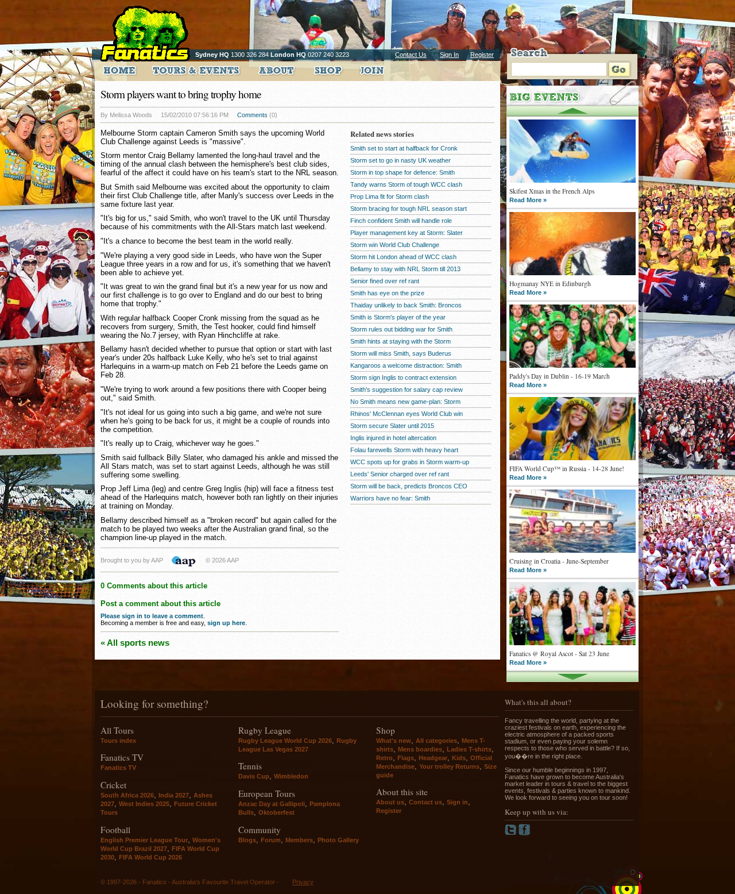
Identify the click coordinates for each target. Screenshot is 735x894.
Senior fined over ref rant (384, 281)
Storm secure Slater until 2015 (392, 425)
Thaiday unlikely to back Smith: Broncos (406, 305)
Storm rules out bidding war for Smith (401, 329)
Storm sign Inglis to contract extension (403, 377)
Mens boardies (420, 749)
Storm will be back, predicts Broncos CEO (408, 486)
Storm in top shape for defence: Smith (402, 172)
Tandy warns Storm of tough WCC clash (406, 184)
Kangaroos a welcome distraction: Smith (406, 365)
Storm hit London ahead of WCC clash (403, 256)
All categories (436, 740)
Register (482, 54)
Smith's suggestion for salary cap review (406, 389)
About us (390, 802)
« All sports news (134, 643)
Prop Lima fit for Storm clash (389, 196)
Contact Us (411, 54)
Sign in (457, 802)
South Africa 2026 (127, 795)
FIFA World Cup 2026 (150, 857)
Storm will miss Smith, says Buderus (400, 353)
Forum (271, 840)
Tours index (118, 740)
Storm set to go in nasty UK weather (400, 160)
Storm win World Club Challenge (394, 244)
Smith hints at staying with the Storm (400, 341)
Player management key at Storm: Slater (406, 232)
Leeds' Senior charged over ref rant (399, 474)
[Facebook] (525, 833)
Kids (459, 757)
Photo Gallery (338, 840)
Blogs (247, 840)
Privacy (303, 881)
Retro (384, 757)
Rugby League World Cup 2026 (285, 740)
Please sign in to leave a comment (151, 615)
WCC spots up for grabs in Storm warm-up (409, 461)
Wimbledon (291, 776)
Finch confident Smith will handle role (401, 220)
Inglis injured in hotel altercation (393, 437)
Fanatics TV (118, 767)
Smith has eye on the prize (387, 293)
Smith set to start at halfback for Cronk (404, 148)
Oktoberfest (276, 812)
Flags (405, 757)
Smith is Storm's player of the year (398, 317)
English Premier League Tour (144, 840)
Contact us (425, 802)
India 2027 (173, 795)
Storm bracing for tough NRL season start (408, 208)
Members (299, 840)
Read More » (528, 199)
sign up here (226, 622)
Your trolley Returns (449, 766)
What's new (393, 740)
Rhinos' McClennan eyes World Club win (406, 413)
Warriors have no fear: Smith (390, 498)
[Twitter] (512, 833)
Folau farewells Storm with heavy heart (404, 449)
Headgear (433, 757)
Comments (252, 114)
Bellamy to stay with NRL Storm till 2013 (405, 268)
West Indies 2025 (144, 803)
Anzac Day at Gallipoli (271, 803)
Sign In (449, 54)
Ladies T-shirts (469, 749)
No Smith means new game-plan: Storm (405, 401)
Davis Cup (253, 776)
